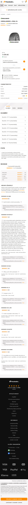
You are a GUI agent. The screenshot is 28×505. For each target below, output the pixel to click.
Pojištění (14, 397)
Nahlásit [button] (4, 208)
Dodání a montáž (14, 440)
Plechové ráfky (14, 425)
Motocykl (10, 5)
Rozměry (8, 108)
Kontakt (14, 456)
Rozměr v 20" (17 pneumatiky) (9, 135)
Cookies (14, 415)
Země (14, 411)
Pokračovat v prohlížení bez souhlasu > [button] (19, 480)
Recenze (20, 108)
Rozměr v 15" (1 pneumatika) (9, 117)
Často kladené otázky (14, 458)
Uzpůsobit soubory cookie (14, 502)
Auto (2, 5)
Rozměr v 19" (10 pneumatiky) (9, 131)
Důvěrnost (14, 413)
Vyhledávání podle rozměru (14, 9)
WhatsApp (12, 450)
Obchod (14, 432)
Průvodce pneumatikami (14, 399)
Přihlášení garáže (14, 404)
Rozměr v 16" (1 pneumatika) (9, 121)
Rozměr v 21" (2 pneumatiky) (9, 139)
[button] (20, 258)
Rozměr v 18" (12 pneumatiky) (9, 128)
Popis (14, 108)
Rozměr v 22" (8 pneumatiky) (9, 142)
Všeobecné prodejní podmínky (14, 408)
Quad (15, 5)
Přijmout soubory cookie (14, 499)
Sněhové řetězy (21, 5)
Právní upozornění (14, 406)
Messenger (12, 453)
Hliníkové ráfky (14, 428)
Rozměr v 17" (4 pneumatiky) (9, 124)
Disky (5, 5)
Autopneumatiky (14, 423)
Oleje (14, 435)
